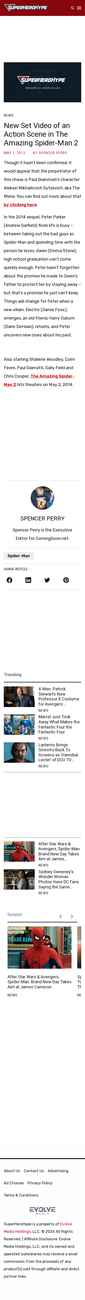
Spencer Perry (53, 153)
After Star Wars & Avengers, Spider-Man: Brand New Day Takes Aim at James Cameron (59, 851)
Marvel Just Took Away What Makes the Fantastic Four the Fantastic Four (59, 724)
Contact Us (34, 1171)
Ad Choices (14, 1183)
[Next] (71, 916)
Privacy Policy (40, 1183)
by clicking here (20, 204)
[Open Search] (72, 8)
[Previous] (60, 916)
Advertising (58, 1171)
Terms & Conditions (21, 1195)
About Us (12, 1171)
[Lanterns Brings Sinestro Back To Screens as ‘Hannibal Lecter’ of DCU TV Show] (19, 752)
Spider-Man (19, 556)
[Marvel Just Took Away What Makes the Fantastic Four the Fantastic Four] (19, 724)
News (9, 115)
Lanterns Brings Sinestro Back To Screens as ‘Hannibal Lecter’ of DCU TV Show (58, 752)
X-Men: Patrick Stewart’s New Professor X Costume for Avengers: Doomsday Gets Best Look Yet (58, 696)
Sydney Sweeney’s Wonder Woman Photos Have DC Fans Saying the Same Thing (58, 879)
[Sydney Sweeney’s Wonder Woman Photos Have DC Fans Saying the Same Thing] (19, 879)
